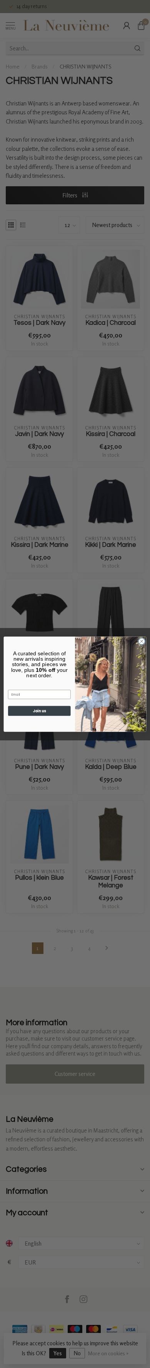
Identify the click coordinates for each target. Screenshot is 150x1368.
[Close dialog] (141, 641)
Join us (39, 710)
